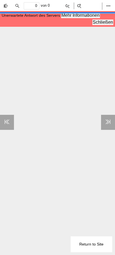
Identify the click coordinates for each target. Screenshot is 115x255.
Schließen (103, 22)
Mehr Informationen (80, 15)
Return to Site (91, 244)
